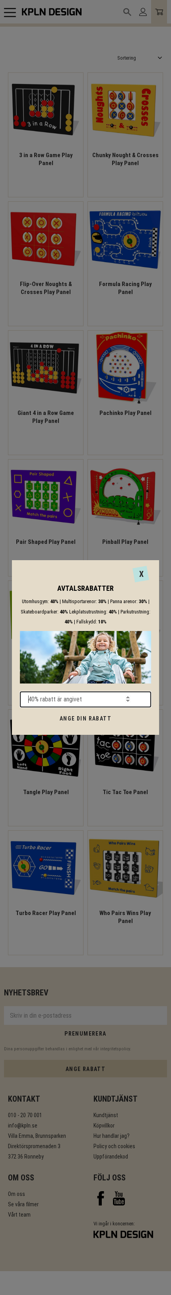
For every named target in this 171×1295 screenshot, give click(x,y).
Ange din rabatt (85, 718)
